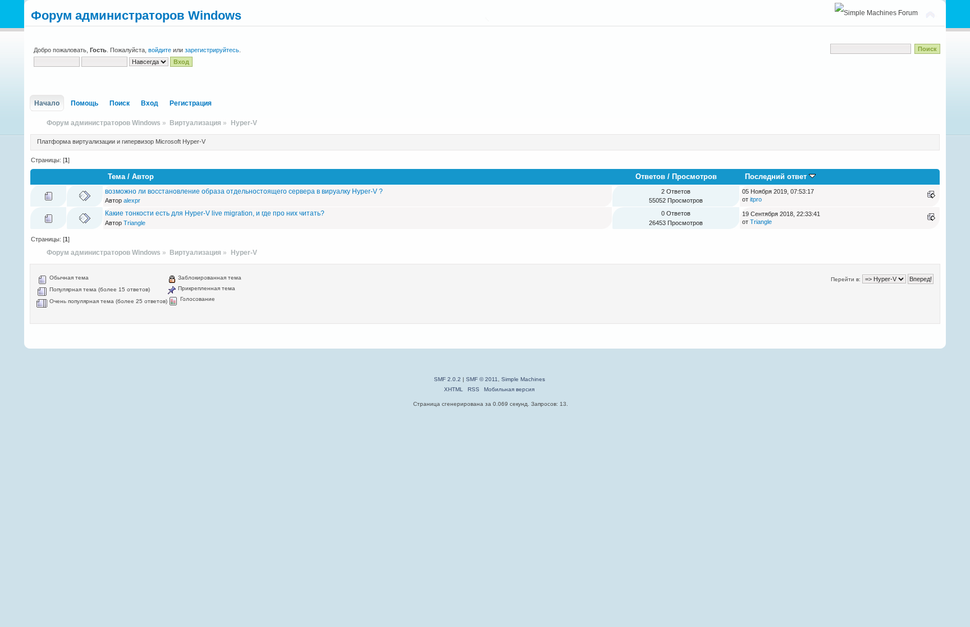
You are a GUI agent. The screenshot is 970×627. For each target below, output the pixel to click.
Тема (116, 176)
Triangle (134, 222)
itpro (756, 199)
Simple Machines (523, 379)
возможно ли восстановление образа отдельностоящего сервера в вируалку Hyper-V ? (244, 191)
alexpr (131, 200)
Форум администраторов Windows (136, 15)
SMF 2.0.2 (447, 379)
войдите (159, 50)
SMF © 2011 (482, 379)
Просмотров (694, 176)
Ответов (650, 176)
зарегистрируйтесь (212, 50)
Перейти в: (846, 279)
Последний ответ (777, 176)
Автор (143, 176)
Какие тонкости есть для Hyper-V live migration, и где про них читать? (214, 213)
